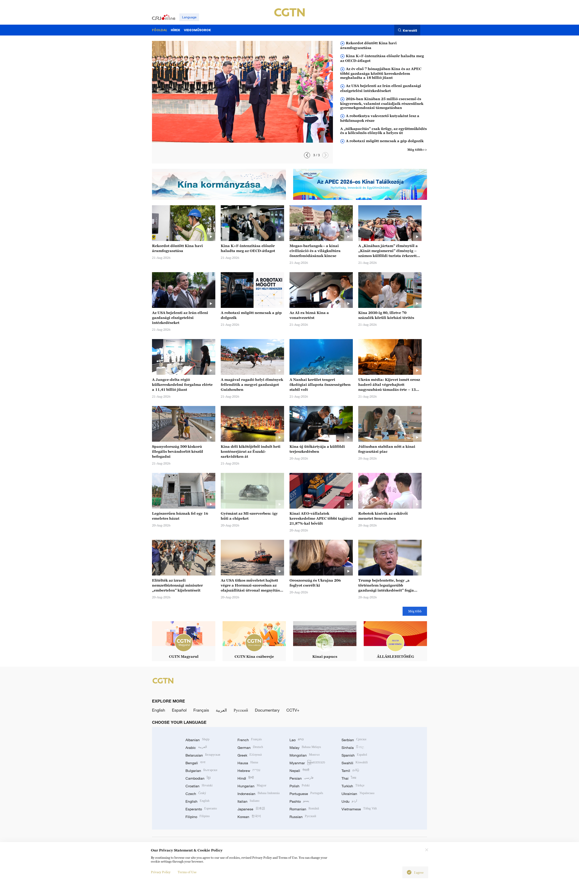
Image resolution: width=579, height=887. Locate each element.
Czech (195, 793)
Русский (241, 710)
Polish (300, 786)
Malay (305, 747)
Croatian (199, 786)
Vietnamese (359, 809)
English (158, 710)
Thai (349, 778)
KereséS (410, 30)
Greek (249, 755)
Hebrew (248, 770)
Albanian (197, 740)
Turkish (353, 786)
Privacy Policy (161, 872)
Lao (297, 740)
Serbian (354, 740)
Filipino (197, 816)
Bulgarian (201, 770)
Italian (248, 801)
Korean (249, 816)
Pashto (299, 801)
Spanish (354, 755)
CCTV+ (292, 710)
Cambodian (198, 778)
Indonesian (258, 793)
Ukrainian (358, 793)
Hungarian (251, 786)
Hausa (247, 763)
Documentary (267, 710)
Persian (301, 778)
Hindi (245, 778)
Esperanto (201, 809)
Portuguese (306, 793)
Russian (303, 816)
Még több (415, 611)
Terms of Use (187, 872)
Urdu (349, 801)
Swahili (355, 763)
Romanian (304, 809)
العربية (221, 710)
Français (201, 710)
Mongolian (305, 755)
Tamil (350, 770)
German (250, 747)
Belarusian (202, 755)
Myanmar (307, 763)
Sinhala (353, 747)
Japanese (251, 809)
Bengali (195, 763)
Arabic (196, 747)
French (249, 740)
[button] (325, 155)
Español (179, 710)
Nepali (299, 770)
